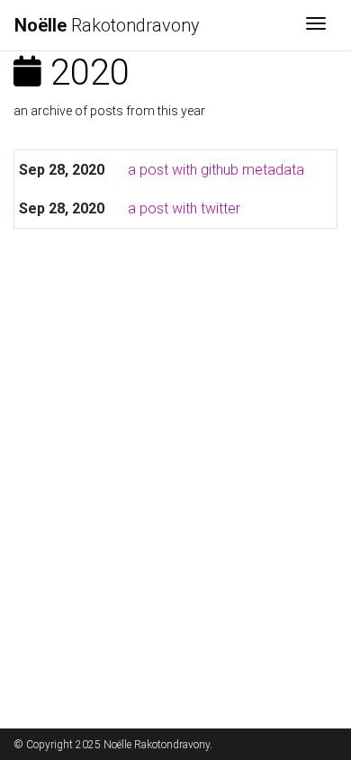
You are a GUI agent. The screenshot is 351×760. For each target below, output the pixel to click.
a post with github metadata (216, 169)
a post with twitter (184, 208)
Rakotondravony (107, 25)
